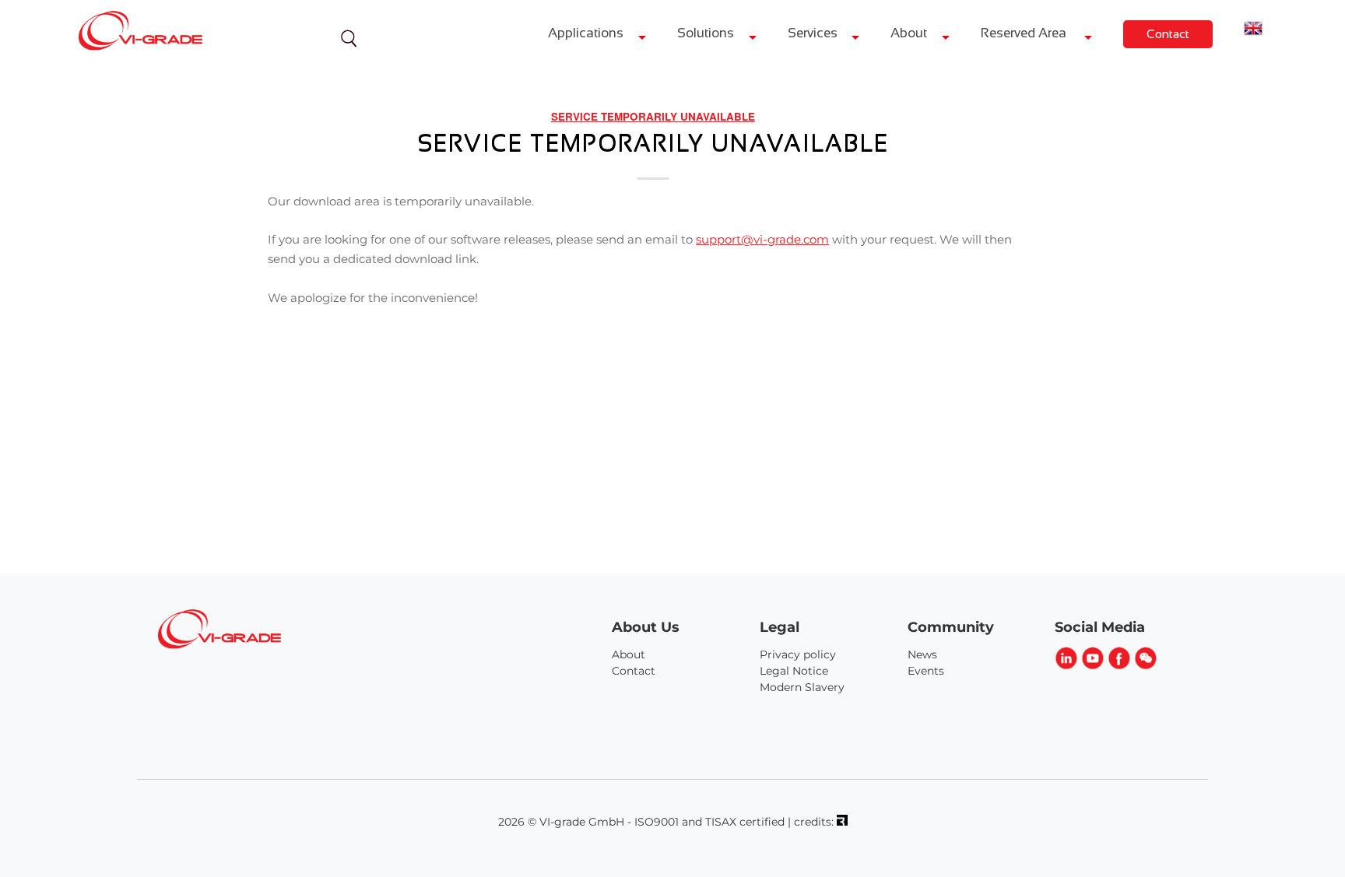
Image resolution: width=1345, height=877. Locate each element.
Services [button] (813, 33)
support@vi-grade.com (762, 239)
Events (926, 671)
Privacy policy (798, 654)
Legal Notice (794, 671)
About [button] (908, 33)
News (922, 654)
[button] (1253, 30)
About (628, 654)
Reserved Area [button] (1025, 33)
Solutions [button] (705, 33)
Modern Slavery (802, 687)
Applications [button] (585, 33)
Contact (1168, 33)
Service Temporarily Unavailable (653, 116)
